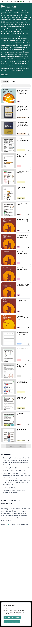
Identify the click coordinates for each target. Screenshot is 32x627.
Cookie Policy (16, 613)
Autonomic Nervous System (23, 171)
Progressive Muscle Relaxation (23, 155)
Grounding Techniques (20, 414)
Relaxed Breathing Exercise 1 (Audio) (22, 268)
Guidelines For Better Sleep (21, 397)
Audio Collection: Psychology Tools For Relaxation (22, 91)
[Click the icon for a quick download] (29, 101)
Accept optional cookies (12, 617)
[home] (15, 1)
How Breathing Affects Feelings (22, 381)
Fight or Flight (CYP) (21, 187)
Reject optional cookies (12, 622)
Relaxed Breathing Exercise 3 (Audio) (22, 236)
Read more (4, 74)
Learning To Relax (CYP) (22, 204)
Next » (21, 446)
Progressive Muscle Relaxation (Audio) (23, 284)
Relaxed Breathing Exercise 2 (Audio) (22, 252)
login (7, 524)
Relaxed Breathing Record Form (22, 333)
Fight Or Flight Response (21, 430)
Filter (6, 81)
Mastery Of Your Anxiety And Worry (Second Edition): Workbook (22, 108)
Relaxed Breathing (22, 349)
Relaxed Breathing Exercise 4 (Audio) (22, 220)
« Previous (11, 446)
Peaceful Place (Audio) (21, 301)
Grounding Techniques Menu (22, 139)
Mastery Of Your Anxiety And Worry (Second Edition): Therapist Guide (22, 125)
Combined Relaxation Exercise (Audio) (23, 317)
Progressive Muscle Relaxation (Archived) (23, 366)
